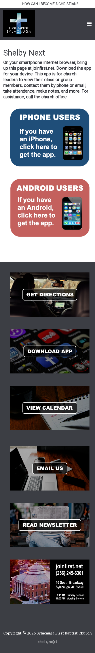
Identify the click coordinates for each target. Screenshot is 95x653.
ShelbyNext (47, 642)
